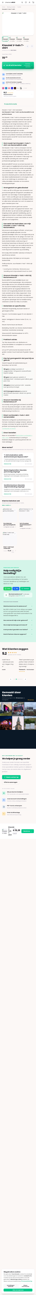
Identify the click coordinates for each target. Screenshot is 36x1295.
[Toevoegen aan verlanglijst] (32, 46)
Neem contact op (12, 777)
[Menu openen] (3, 2)
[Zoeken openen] (22, 2)
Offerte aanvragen (10, 782)
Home (3, 7)
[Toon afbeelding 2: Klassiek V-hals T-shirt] (12, 39)
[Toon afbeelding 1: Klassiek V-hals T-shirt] (5, 39)
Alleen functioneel (25, 1286)
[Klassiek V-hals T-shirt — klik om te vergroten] (18, 24)
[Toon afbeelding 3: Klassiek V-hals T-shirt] (19, 39)
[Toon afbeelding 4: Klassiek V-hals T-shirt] (26, 39)
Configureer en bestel (8, 428)
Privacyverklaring (26, 1281)
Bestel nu (27, 831)
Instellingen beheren (10, 1286)
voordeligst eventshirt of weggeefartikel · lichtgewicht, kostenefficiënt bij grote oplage (17, 371)
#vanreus (31, 700)
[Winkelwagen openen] (33, 2)
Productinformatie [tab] (10, 104)
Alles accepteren (18, 1290)
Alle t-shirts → (6, 505)
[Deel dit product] (27, 46)
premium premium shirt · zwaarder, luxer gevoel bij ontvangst (17, 386)
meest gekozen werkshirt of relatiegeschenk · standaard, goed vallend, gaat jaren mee (18, 379)
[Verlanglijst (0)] (26, 2)
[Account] (29, 2)
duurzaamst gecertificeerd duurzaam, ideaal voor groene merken (17, 393)
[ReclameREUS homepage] (10, 2)
